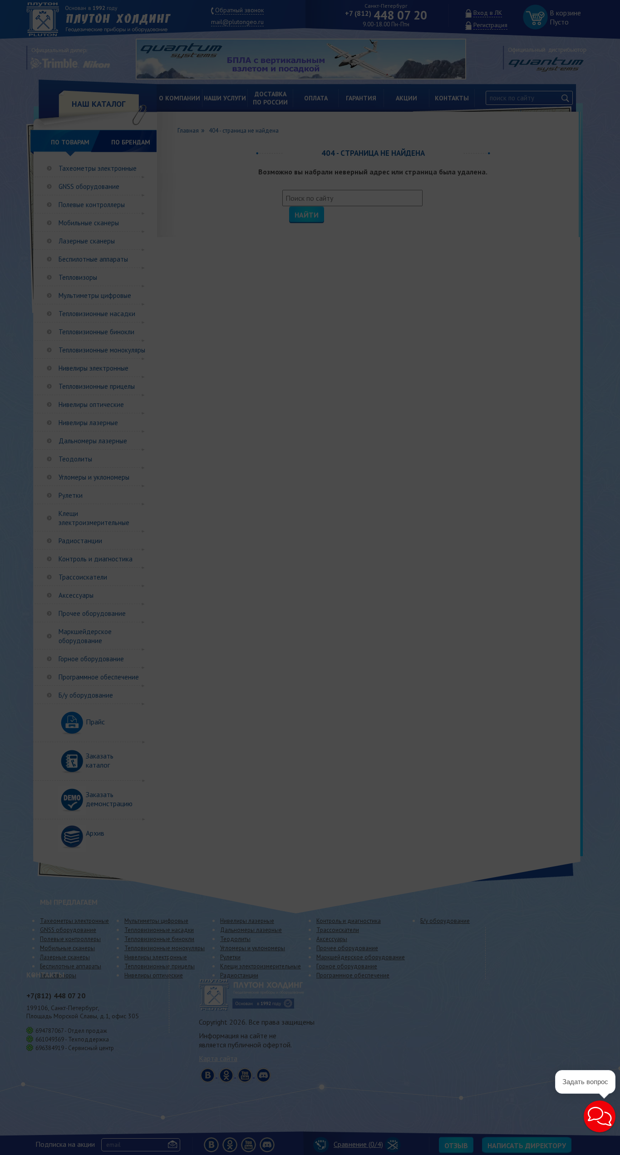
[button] (599, 1116)
